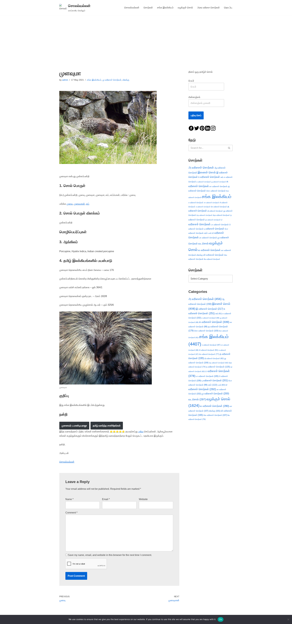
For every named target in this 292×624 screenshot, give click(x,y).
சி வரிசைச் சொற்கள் (208, 350)
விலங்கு (126, 80)
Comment (71, 512)
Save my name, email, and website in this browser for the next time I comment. (110, 555)
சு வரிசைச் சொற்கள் (203, 207)
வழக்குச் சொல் (185, 7)
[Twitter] (196, 128)
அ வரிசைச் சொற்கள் (201, 167)
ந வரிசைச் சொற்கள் (218, 367)
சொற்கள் (148, 7)
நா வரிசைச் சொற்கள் (212, 220)
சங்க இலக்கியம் (165, 7)
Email (106, 499)
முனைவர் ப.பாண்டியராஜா (74, 425)
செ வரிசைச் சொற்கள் (219, 207)
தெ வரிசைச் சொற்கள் (204, 215)
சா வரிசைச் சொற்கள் (211, 202)
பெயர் (194, 80)
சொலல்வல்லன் (131, 7)
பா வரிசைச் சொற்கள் (220, 224)
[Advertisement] (146, 38)
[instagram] (213, 128)
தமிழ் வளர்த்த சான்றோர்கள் (107, 425)
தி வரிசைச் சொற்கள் (215, 211)
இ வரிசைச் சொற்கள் (209, 308)
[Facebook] (191, 128)
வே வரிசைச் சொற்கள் (212, 259)
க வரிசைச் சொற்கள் (214, 321)
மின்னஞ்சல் (194, 97)
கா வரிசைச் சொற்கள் (218, 186)
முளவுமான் (79, 204)
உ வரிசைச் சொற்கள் (209, 177)
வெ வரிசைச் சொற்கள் (215, 415)
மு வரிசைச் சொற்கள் (112, 80)
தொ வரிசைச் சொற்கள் (221, 215)
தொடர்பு (228, 7)
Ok (220, 619)
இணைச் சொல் (207, 172)
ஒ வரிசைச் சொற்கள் (218, 182)
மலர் (209, 233)
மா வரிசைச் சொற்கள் (208, 237)
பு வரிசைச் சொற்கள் (214, 228)
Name (69, 499)
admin (65, 80)
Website (143, 499)
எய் (87, 204)
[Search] (229, 148)
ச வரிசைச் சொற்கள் (195, 203)
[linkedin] (207, 128)
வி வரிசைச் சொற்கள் (213, 255)
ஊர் (222, 177)
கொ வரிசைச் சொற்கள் (216, 191)
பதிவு (140, 431)
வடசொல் (203, 243)
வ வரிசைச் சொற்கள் (209, 250)
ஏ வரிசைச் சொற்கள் (203, 182)
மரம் (206, 233)
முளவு (70, 204)
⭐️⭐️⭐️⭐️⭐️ (117, 431)
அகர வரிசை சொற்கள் (208, 7)
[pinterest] (202, 128)
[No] (288, 619)
